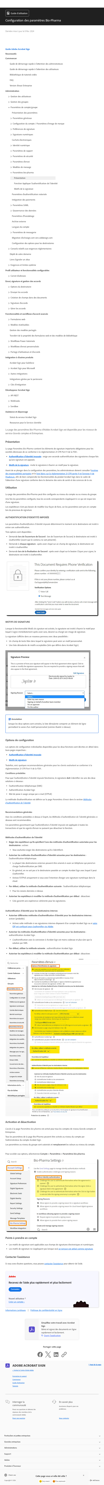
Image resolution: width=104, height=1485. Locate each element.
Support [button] (7, 1454)
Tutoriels (15, 1386)
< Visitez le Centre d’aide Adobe (23, 1370)
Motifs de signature (18, 760)
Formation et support (19, 1376)
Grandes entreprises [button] (12, 1442)
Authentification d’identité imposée (25, 456)
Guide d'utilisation (18, 1383)
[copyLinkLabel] (64, 1356)
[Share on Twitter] (48, 1356)
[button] (51, 96)
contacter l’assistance (53, 1263)
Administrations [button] (10, 1448)
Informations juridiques (15, 1310)
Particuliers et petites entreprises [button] (17, 1436)
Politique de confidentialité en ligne (46, 1310)
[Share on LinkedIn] (56, 1356)
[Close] (83, 1475)
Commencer (16, 1379)
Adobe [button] (7, 1460)
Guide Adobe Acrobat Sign (17, 49)
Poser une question (18, 1418)
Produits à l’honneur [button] (12, 1466)
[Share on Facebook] (40, 1356)
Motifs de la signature (19, 465)
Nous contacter (64, 1418)
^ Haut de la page (94, 1365)
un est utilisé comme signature (75, 1249)
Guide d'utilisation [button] (19, 13)
